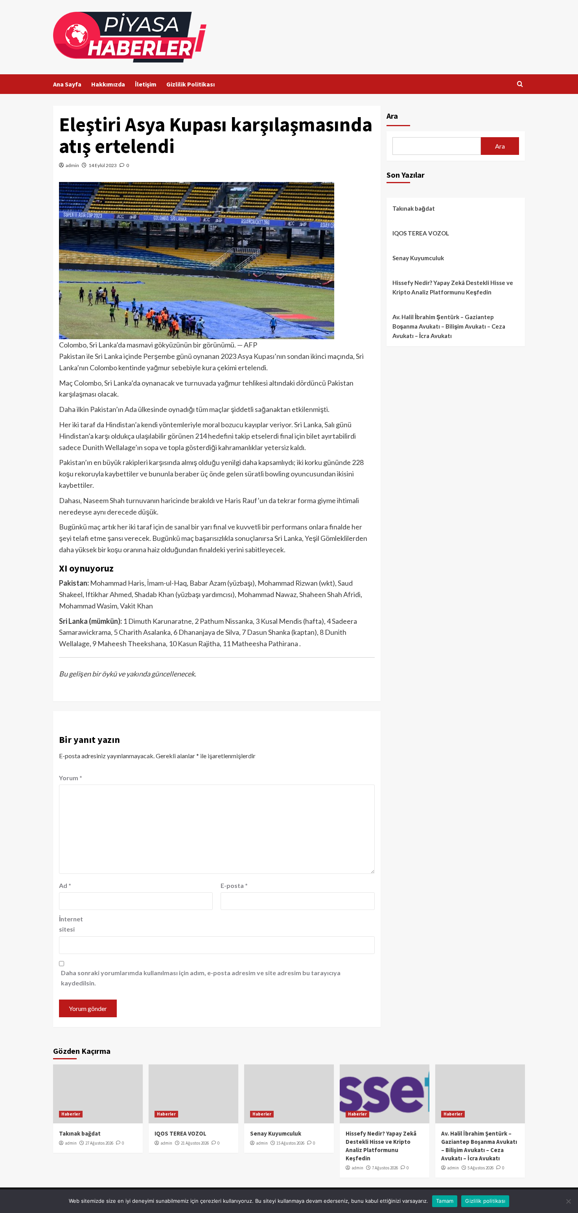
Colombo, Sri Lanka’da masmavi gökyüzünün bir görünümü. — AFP (158, 344)
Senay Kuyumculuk (418, 257)
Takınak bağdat (413, 208)
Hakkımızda (108, 84)
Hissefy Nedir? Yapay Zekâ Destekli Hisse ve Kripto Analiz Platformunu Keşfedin (452, 287)
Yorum (70, 777)
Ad (65, 885)
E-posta (234, 885)
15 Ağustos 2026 (290, 1143)
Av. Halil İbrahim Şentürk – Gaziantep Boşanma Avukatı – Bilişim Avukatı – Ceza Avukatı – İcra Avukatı (448, 326)
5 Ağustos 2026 (480, 1168)
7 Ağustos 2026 (385, 1168)
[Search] (520, 84)
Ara (392, 116)
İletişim (145, 84)
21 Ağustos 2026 (195, 1143)
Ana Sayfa (67, 84)
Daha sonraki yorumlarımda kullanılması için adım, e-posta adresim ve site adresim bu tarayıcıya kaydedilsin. (201, 978)
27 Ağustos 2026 (99, 1143)
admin (72, 165)
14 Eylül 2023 (102, 165)
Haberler (70, 1114)
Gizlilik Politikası (190, 84)
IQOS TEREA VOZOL (420, 233)
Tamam (444, 1201)
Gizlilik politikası (485, 1201)
